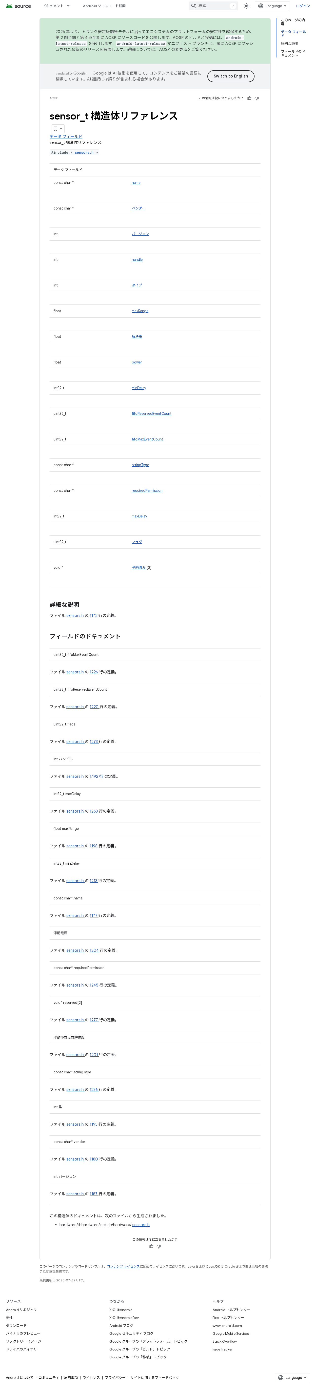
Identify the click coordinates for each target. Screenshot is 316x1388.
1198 (94, 846)
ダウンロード (16, 1325)
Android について (20, 1378)
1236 (94, 1089)
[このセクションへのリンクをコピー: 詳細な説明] (86, 605)
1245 (94, 985)
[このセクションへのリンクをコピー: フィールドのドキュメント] (127, 637)
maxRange (140, 311)
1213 (94, 880)
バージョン (140, 234)
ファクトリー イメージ (23, 1341)
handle (137, 259)
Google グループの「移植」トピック (138, 1357)
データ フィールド (66, 136)
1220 (94, 706)
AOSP (54, 98)
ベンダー (139, 208)
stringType (140, 465)
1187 (94, 1194)
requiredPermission (147, 490)
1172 (94, 615)
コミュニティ (49, 1378)
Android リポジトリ (21, 1310)
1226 (94, 672)
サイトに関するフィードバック (155, 1378)
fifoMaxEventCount (147, 439)
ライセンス (91, 1378)
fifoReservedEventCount (152, 413)
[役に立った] (249, 98)
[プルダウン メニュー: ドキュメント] (70, 6)
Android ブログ (121, 1325)
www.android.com (227, 1325)
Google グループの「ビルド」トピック (139, 1349)
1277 (94, 1020)
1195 (94, 1124)
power (137, 362)
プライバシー (115, 1378)
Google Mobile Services (231, 1333)
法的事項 (71, 1378)
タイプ (137, 285)
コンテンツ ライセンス (123, 1266)
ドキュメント (53, 6)
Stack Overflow (225, 1341)
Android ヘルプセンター (231, 1310)
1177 (94, 915)
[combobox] (213, 5)
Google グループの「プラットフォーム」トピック (148, 1341)
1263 (94, 811)
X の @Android (121, 1310)
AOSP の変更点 (173, 49)
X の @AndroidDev (124, 1317)
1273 (94, 741)
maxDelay (139, 516)
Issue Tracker (223, 1349)
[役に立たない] (256, 98)
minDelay (139, 388)
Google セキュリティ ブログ (131, 1333)
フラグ (137, 542)
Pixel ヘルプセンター (228, 1317)
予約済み (139, 567)
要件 (9, 1317)
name (136, 182)
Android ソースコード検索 (104, 6)
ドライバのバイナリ (21, 1349)
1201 (94, 1054)
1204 (95, 950)
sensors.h (85, 152)
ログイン (303, 6)
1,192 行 (97, 776)
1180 (94, 1159)
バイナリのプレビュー (23, 1333)
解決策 (137, 336)
